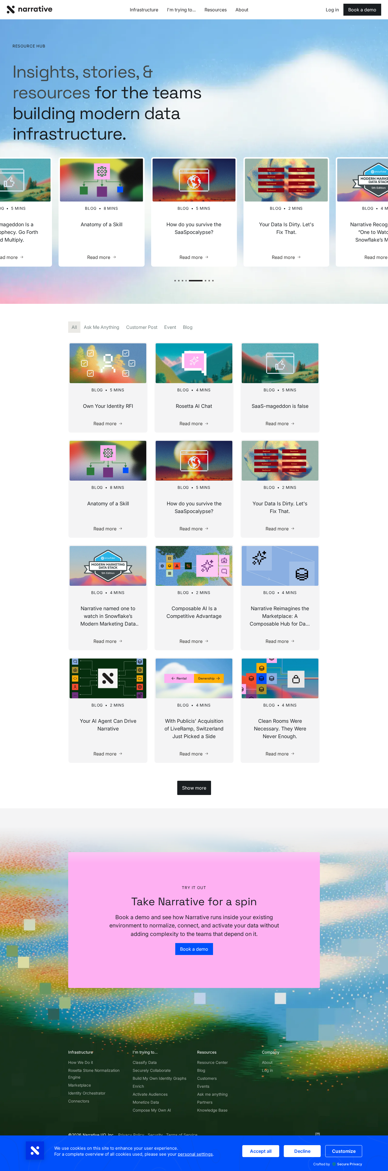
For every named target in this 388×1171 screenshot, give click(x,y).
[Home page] (29, 9)
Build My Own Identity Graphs (159, 1078)
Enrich (138, 1086)
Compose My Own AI (152, 1110)
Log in (267, 1070)
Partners (204, 1102)
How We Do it (80, 1062)
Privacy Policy (131, 1135)
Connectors (78, 1101)
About (267, 1062)
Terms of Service (181, 1135)
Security (155, 1135)
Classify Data (145, 1062)
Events (203, 1086)
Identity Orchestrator (86, 1093)
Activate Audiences (150, 1094)
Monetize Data (146, 1102)
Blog (201, 1070)
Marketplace (79, 1085)
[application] (194, 1153)
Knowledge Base (212, 1110)
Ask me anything (212, 1094)
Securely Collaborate (152, 1070)
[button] (175, 280)
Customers (207, 1078)
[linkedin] (317, 1135)
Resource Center (212, 1062)
